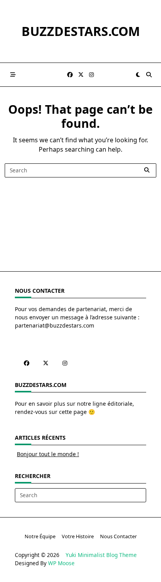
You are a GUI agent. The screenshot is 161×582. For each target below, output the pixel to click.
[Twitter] (81, 75)
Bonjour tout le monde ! (48, 454)
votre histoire (78, 536)
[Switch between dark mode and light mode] (137, 74)
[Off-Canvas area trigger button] (12, 74)
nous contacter (118, 536)
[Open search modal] (149, 74)
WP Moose (61, 563)
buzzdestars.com (80, 31)
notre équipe (40, 536)
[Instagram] (91, 75)
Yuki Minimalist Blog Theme (101, 555)
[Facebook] (70, 75)
